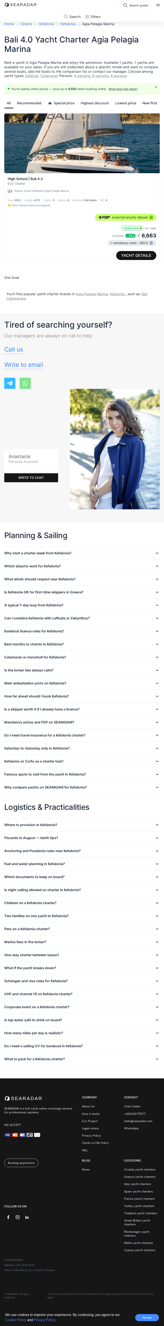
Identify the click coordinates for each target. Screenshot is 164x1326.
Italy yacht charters (137, 1184)
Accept (147, 1317)
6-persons (100, 76)
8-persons (119, 76)
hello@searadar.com (138, 1121)
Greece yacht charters (139, 1177)
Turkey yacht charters (139, 1206)
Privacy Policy (91, 1135)
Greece (26, 24)
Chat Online (132, 1106)
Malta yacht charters (138, 1243)
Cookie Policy (16, 1320)
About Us (88, 1106)
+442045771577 (134, 1114)
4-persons (82, 76)
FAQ (84, 1150)
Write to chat (31, 478)
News (86, 1169)
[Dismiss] (156, 87)
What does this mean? (123, 89)
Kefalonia (46, 24)
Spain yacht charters (138, 1191)
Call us (13, 349)
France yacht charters (139, 1199)
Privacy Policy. (45, 1320)
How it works (91, 1114)
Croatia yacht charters (139, 1169)
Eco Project (90, 1121)
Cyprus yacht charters (139, 1250)
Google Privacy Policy (115, 1294)
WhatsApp (131, 1128)
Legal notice (90, 1128)
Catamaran (49, 76)
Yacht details (136, 255)
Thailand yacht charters (140, 1213)
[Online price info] (140, 228)
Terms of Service (143, 1294)
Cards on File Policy (95, 1143)
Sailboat (31, 76)
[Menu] (158, 5)
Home (9, 24)
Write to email (23, 364)
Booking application (21, 1163)
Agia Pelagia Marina (92, 294)
